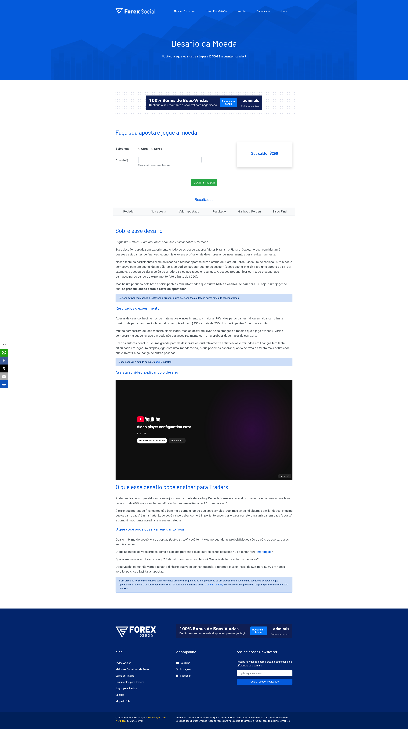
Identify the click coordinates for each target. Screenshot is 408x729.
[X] (4, 368)
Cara (144, 148)
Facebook (185, 675)
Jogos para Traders (126, 688)
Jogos (283, 11)
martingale (264, 552)
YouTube (185, 663)
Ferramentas (263, 11)
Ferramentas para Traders (130, 682)
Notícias (242, 11)
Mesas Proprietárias (216, 11)
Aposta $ (122, 160)
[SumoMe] (4, 384)
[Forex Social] (136, 631)
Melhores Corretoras (185, 11)
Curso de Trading (125, 675)
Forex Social (135, 11)
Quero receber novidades (265, 681)
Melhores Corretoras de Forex (132, 669)
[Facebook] (4, 360)
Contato (120, 694)
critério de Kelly (215, 584)
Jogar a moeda (204, 182)
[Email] (4, 376)
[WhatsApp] (4, 353)
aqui (158, 362)
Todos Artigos (123, 663)
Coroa (158, 148)
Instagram (185, 669)
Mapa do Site (123, 701)
